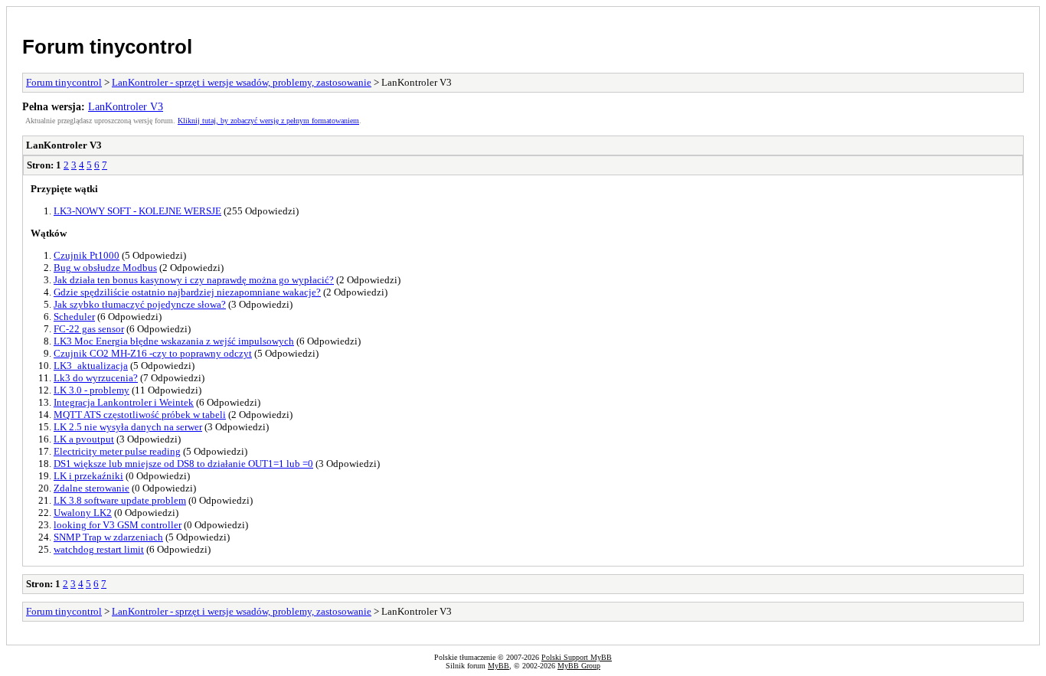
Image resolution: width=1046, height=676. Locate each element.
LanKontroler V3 (125, 106)
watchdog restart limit (99, 549)
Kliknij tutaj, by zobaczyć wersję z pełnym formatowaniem (268, 120)
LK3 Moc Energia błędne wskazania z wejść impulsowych (174, 341)
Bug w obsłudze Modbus (105, 267)
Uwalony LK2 (83, 512)
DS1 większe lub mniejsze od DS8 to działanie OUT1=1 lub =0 (183, 463)
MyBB (498, 665)
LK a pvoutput (84, 439)
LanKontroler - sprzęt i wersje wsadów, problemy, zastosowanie (241, 82)
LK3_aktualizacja (91, 365)
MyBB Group (578, 665)
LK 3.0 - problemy (91, 390)
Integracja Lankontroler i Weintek (124, 402)
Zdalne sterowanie (91, 488)
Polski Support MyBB (576, 657)
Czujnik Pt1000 (86, 255)
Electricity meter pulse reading (117, 451)
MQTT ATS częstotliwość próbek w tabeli (140, 414)
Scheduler (74, 316)
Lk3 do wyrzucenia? (96, 378)
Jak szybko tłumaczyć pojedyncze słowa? (140, 304)
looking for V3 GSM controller (117, 525)
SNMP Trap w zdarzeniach (108, 537)
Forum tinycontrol (107, 46)
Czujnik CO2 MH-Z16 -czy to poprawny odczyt (153, 353)
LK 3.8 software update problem (120, 500)
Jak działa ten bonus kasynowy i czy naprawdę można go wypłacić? (194, 280)
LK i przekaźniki (88, 476)
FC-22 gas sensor (89, 329)
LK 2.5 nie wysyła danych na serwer (128, 427)
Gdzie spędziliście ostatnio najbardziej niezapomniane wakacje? (187, 292)
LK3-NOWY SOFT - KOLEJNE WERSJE (137, 211)
